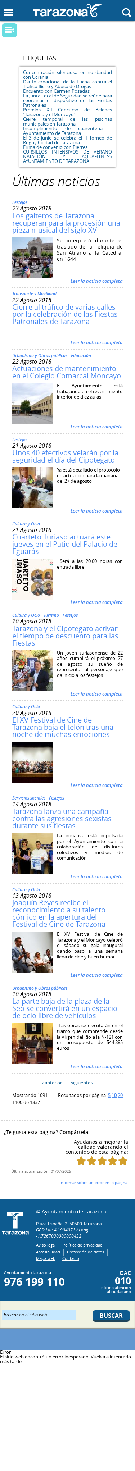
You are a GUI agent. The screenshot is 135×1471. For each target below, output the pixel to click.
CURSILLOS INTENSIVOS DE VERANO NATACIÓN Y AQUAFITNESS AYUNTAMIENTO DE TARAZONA (67, 156)
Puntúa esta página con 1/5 (81, 1160)
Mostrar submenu (9, 30)
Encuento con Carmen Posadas (56, 91)
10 (114, 1095)
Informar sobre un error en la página (93, 1182)
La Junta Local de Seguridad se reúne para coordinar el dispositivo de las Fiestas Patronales (67, 100)
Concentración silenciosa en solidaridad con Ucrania (67, 74)
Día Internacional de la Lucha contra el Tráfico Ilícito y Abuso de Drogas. (67, 84)
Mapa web (45, 1258)
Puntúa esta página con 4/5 (112, 1160)
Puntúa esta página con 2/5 (91, 1160)
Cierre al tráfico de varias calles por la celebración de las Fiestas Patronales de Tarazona (65, 314)
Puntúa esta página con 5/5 (123, 1160)
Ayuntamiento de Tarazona (68, 10)
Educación (81, 355)
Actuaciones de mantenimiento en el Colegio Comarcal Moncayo (66, 372)
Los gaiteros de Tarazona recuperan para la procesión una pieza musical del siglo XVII (66, 223)
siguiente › (82, 1082)
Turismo (51, 615)
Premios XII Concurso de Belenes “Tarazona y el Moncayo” (67, 112)
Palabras (21, 30)
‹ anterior (52, 1082)
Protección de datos (85, 1251)
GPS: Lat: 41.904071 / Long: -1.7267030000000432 (62, 1233)
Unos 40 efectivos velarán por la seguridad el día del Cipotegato (65, 456)
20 (120, 1095)
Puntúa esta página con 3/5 (102, 1160)
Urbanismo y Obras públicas (39, 355)
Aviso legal (46, 1245)
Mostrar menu (8, 12)
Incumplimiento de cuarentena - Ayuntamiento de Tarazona (67, 130)
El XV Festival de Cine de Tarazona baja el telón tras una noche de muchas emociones (62, 727)
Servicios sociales (28, 798)
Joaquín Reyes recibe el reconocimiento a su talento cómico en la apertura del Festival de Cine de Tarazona (58, 913)
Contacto (70, 1258)
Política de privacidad (83, 1245)
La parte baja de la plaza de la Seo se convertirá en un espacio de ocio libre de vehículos (64, 1008)
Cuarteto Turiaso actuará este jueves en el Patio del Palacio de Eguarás (64, 544)
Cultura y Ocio (26, 524)
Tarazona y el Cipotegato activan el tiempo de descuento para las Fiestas (65, 636)
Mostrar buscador (126, 12)
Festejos (19, 202)
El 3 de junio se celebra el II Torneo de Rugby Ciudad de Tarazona (67, 140)
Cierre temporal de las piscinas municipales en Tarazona (67, 121)
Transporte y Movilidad (34, 294)
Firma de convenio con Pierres (55, 147)
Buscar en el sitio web (25, 1314)
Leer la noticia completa (97, 281)
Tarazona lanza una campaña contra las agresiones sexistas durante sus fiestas (62, 818)
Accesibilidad (48, 1251)
